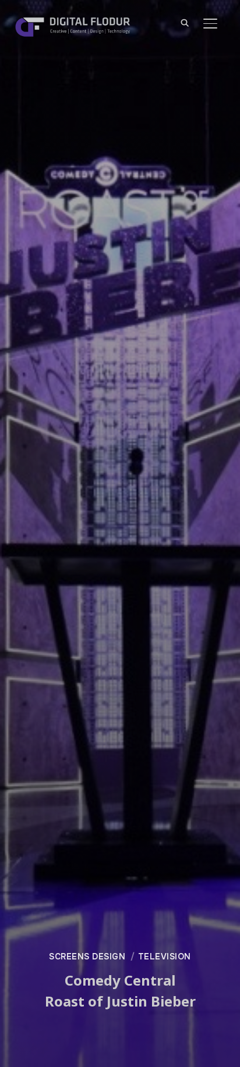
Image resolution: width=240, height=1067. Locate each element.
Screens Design (87, 956)
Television (164, 956)
